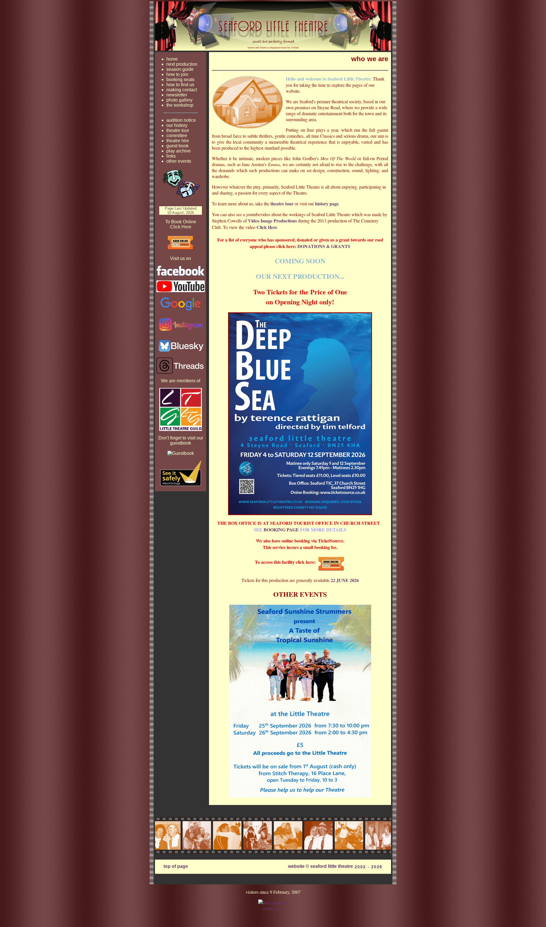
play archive (178, 150)
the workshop (179, 105)
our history (176, 125)
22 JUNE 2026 (345, 580)
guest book (177, 145)
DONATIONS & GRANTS (323, 246)
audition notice (181, 120)
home (172, 59)
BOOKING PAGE (281, 529)
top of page (176, 866)
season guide (180, 69)
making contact (181, 89)
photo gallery (179, 100)
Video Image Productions (272, 220)
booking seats (180, 79)
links (171, 156)
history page (327, 203)
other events (178, 161)
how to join (177, 74)
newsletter (176, 94)
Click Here (267, 227)
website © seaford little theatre (320, 866)
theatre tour (177, 130)
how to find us (180, 84)
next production (181, 64)
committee (176, 135)
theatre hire (177, 140)
